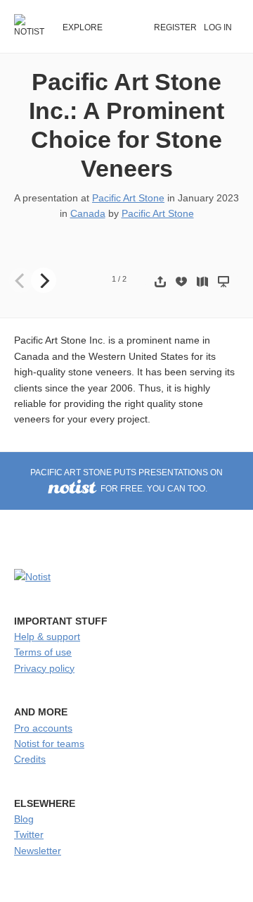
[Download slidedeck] (181, 281)
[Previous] (21, 280)
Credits (30, 759)
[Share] (160, 281)
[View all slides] (202, 281)
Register (175, 27)
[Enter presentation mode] (223, 281)
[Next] (43, 280)
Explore (83, 27)
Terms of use (43, 652)
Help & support (47, 636)
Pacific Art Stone (128, 197)
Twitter (29, 834)
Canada (87, 213)
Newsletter (37, 850)
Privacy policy (44, 668)
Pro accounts (43, 728)
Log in (218, 27)
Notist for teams (49, 743)
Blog (24, 819)
